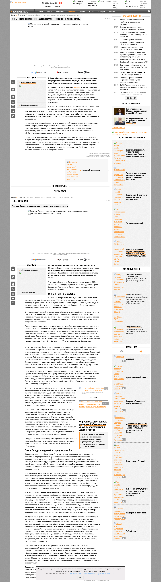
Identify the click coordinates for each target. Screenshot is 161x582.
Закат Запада (115, 6)
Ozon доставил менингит (29, 105)
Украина (40, 11)
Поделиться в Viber (13, 106)
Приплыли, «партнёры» (92, 4)
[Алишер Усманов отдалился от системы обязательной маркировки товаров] (119, 531)
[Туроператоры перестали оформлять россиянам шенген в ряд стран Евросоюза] (119, 176)
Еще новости (131, 98)
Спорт (91, 11)
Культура (101, 11)
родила (77, 87)
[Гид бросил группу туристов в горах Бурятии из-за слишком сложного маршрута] (119, 492)
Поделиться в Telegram (13, 111)
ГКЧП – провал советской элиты (144, 8)
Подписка (48, 6)
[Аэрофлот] (119, 359)
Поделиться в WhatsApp (13, 102)
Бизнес (82, 11)
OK (80, 577)
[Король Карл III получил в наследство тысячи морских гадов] (119, 197)
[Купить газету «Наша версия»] (43, 3)
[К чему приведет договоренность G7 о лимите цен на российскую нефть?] (119, 282)
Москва (112, 11)
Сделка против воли (28, 292)
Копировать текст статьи (13, 116)
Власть (49, 11)
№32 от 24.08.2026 (51, 3)
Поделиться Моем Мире (13, 89)
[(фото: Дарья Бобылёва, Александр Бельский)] (93, 389)
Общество (72, 11)
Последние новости (131, 15)
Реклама (57, 6)
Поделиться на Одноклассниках (13, 97)
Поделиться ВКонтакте (13, 82)
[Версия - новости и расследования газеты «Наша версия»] (25, 6)
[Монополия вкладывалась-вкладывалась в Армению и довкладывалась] (119, 513)
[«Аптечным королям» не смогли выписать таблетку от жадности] (119, 334)
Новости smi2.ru (118, 128)
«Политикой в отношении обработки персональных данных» (91, 573)
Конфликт (60, 11)
